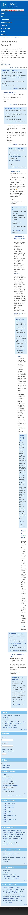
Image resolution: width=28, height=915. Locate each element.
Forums (3, 38)
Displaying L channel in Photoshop (11, 715)
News (2, 16)
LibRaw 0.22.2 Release (9, 803)
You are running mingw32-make (22, 438)
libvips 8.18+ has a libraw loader (11, 844)
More (25, 823)
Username (4, 737)
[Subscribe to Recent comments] (14, 796)
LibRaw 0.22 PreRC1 (8, 811)
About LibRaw (6, 859)
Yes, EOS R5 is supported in (16, 634)
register (16, 67)
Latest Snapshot (15, 171)
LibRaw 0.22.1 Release (9, 805)
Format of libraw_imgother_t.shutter (12, 830)
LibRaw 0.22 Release (8, 807)
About (2, 13)
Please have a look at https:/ (16, 149)
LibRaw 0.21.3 (6, 817)
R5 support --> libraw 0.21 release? (16, 126)
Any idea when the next (9, 92)
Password (4, 743)
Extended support (6, 28)
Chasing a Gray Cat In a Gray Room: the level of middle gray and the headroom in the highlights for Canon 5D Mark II (14, 723)
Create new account (6, 749)
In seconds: (5, 774)
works (19, 356)
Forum (3, 31)
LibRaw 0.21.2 (6, 821)
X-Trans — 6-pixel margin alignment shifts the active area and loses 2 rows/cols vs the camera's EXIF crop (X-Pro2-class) (14, 834)
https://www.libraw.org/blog (15, 156)
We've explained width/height (10, 785)
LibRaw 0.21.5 (6, 809)
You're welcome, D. (7, 789)
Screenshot (17, 273)
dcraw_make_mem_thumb (9, 874)
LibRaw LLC (19, 909)
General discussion (16, 38)
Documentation (5, 19)
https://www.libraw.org (14, 160)
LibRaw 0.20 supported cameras (11, 853)
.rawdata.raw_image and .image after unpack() (14, 857)
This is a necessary (7, 778)
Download (4, 25)
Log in (11, 67)
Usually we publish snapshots (13, 108)
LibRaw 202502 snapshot (9, 815)
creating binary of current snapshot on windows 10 (19, 238)
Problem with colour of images (10, 842)
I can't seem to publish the (9, 782)
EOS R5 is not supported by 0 (10, 70)
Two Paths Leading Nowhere (10, 727)
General (8, 38)
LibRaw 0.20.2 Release (9, 855)
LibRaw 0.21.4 (6, 813)
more (25, 793)
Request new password (7, 751)
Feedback (3, 34)
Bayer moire (6, 720)
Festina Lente (6, 718)
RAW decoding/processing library (11, 876)
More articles (23, 729)
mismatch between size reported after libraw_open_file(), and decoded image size (14, 895)
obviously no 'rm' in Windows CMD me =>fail (23, 534)
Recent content (6, 767)
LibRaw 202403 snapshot (9, 819)
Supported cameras (6, 22)
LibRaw (12, 4)
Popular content (7, 765)
